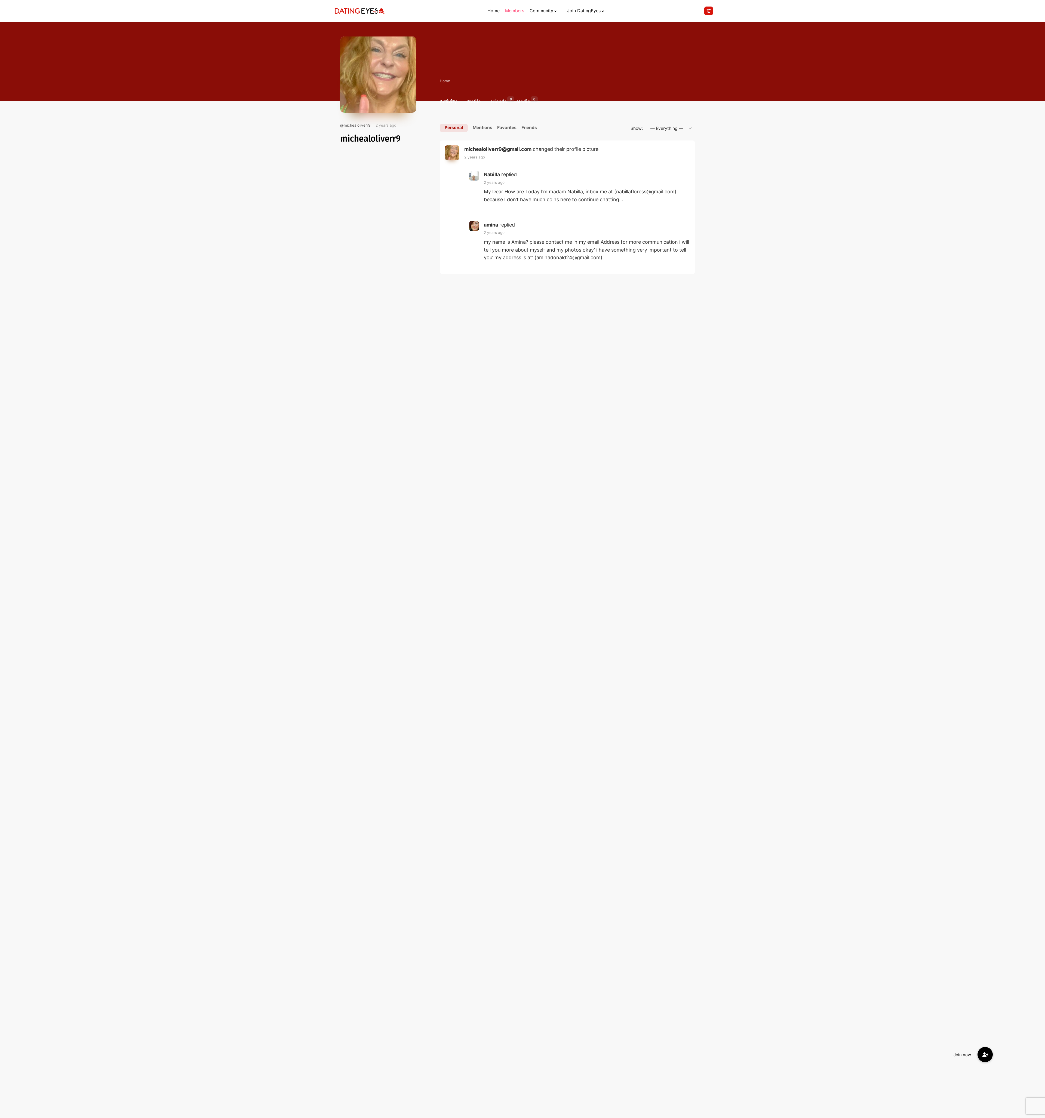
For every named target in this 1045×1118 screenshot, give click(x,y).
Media (523, 101)
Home (493, 10)
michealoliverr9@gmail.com (497, 149)
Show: (637, 128)
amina (491, 225)
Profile (473, 102)
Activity (448, 102)
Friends (499, 101)
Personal (454, 127)
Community (541, 10)
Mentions (482, 127)
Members (514, 10)
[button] (985, 1054)
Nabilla (492, 174)
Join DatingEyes (584, 10)
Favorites (507, 127)
